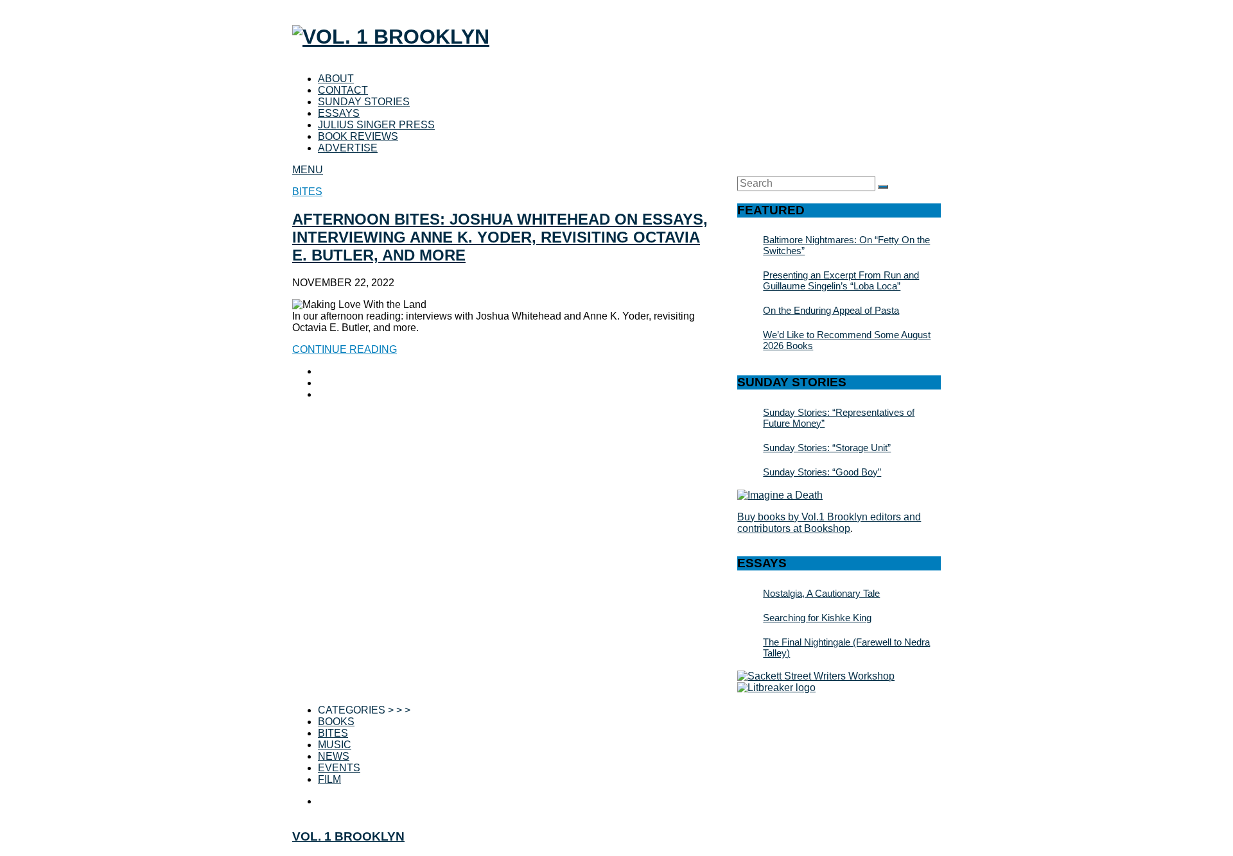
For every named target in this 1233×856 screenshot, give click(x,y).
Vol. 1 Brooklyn (348, 836)
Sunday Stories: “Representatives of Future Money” (838, 418)
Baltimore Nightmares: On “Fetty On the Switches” (846, 245)
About (336, 78)
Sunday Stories (364, 101)
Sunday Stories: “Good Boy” (822, 472)
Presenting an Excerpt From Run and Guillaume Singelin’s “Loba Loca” (841, 280)
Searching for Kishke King (817, 617)
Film (329, 779)
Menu (307, 169)
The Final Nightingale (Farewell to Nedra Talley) (846, 647)
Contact (343, 90)
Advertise (348, 147)
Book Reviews (358, 136)
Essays (339, 113)
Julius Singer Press (376, 124)
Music (334, 744)
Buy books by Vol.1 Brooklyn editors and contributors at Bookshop (829, 522)
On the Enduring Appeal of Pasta (831, 310)
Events (339, 767)
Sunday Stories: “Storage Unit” (827, 447)
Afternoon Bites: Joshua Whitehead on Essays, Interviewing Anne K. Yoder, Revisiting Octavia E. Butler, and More (500, 237)
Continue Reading (344, 349)
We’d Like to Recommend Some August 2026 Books (847, 340)
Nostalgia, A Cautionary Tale (821, 593)
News (333, 756)
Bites (307, 191)
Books (336, 721)
